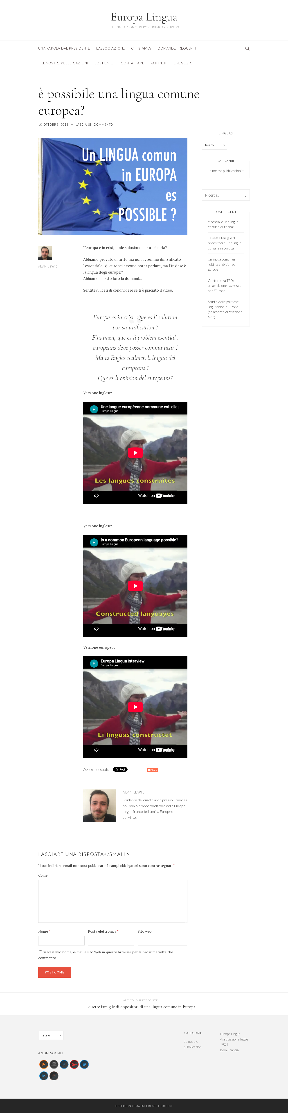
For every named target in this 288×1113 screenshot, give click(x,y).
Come (42, 875)
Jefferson (123, 1106)
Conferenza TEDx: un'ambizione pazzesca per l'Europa (224, 286)
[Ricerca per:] (226, 195)
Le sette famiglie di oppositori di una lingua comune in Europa (224, 243)
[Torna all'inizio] (273, 1099)
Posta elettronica (103, 931)
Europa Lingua (144, 17)
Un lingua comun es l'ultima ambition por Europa (222, 264)
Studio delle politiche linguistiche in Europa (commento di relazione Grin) (225, 309)
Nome (44, 931)
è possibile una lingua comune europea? (223, 224)
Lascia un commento (94, 124)
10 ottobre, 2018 (53, 124)
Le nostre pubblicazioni (224, 171)
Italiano (209, 145)
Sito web (145, 931)
